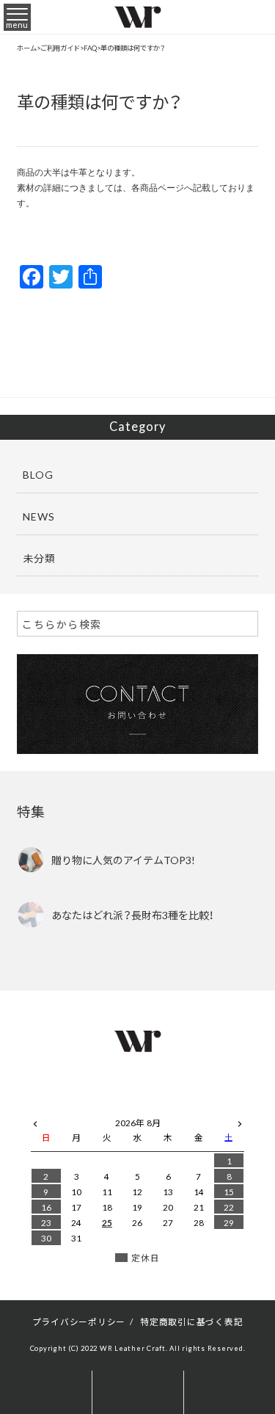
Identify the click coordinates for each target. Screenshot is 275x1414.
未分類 (39, 558)
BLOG (38, 474)
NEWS (39, 516)
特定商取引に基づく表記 (191, 1321)
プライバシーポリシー (79, 1321)
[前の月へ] (35, 1120)
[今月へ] (77, 1108)
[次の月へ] (239, 1120)
